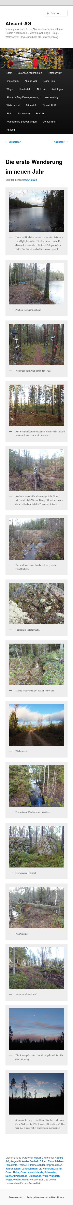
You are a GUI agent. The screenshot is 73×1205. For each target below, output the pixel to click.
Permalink (34, 1183)
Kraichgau (57, 89)
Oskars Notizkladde (31, 1172)
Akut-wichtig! (52, 97)
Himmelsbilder (36, 1165)
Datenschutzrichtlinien (29, 72)
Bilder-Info (31, 105)
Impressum (12, 81)
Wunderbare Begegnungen (21, 121)
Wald (45, 1176)
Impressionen (54, 1165)
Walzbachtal (13, 105)
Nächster (61, 142)
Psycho (40, 113)
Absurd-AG (18, 23)
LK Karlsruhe (46, 1168)
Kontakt (10, 129)
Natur (58, 1168)
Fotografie (11, 1165)
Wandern (54, 1176)
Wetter (17, 1179)
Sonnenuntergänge (16, 1176)
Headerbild (25, 89)
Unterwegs (35, 1176)
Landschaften (30, 1168)
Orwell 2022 (49, 105)
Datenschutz (55, 72)
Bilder (43, 1161)
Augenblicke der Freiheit (24, 1161)
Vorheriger (13, 142)
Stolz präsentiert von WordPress (45, 1197)
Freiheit (22, 1165)
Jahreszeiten (12, 1168)
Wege (9, 89)
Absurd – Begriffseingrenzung (22, 97)
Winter (26, 1179)
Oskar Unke (49, 81)
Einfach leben (55, 1161)
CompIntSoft (49, 121)
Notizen (41, 89)
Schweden (24, 113)
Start (9, 72)
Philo (9, 113)
